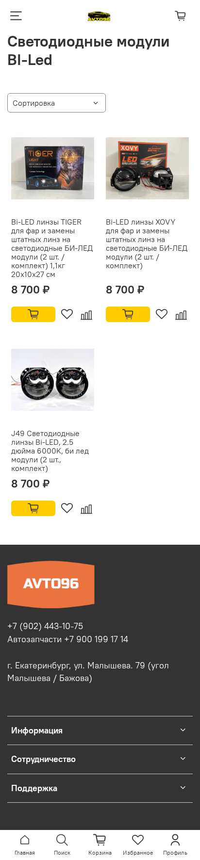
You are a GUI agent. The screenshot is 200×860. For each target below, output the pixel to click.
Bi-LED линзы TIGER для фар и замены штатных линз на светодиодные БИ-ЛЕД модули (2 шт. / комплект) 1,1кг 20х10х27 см (52, 248)
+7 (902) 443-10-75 (45, 626)
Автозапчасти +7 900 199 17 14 (67, 639)
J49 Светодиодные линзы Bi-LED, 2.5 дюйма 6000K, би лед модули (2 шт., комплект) (50, 450)
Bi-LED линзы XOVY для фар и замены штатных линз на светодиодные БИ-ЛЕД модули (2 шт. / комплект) (146, 243)
